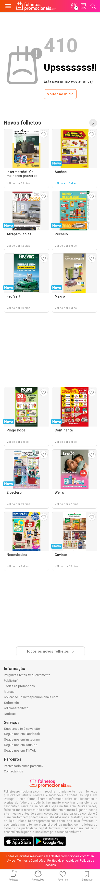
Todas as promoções (19, 686)
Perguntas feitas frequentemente (27, 675)
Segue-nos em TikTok (20, 750)
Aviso (11, 860)
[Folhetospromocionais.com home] (36, 6)
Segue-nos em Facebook (22, 734)
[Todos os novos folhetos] (93, 123)
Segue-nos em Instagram (22, 739)
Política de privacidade (62, 860)
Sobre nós (11, 703)
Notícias (10, 714)
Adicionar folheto (16, 708)
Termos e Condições (31, 860)
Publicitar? (11, 680)
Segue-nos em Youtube (20, 745)
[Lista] (83, 6)
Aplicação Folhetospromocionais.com (31, 697)
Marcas (9, 691)
